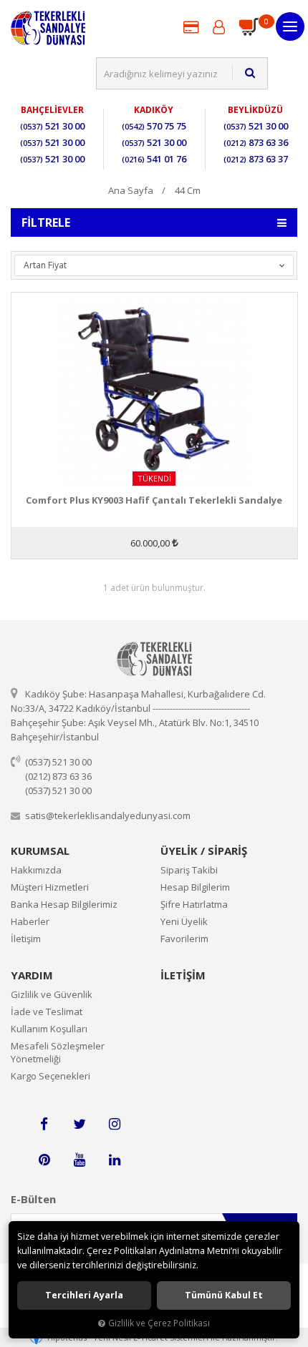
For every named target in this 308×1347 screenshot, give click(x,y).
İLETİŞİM (183, 975)
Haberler (30, 921)
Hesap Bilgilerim (195, 887)
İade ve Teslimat (46, 1011)
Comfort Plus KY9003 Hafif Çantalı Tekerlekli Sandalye (154, 500)
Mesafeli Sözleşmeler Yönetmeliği (58, 1052)
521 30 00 (52, 125)
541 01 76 (154, 158)
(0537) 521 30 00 (58, 761)
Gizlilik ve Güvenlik (51, 994)
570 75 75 (154, 125)
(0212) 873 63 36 (58, 776)
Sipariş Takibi (189, 869)
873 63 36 (255, 142)
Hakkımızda (36, 869)
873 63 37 (255, 158)
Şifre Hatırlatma (194, 904)
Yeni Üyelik (184, 921)
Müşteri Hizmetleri (50, 887)
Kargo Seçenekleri (50, 1075)
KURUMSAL (40, 850)
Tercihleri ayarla (84, 1295)
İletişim (26, 938)
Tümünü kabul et (224, 1295)
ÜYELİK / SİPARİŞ (203, 850)
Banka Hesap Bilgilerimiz (64, 904)
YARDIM (32, 975)
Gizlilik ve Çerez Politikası (159, 1322)
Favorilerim (184, 938)
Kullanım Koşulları (49, 1028)
